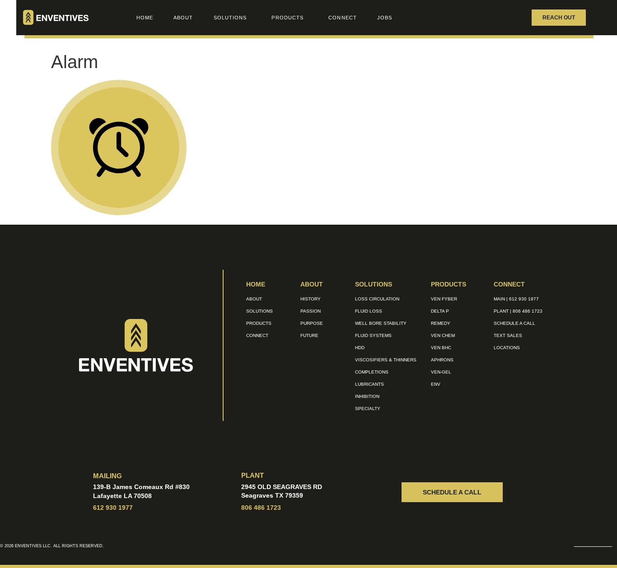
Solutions (230, 17)
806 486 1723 (261, 507)
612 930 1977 (113, 507)
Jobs (384, 17)
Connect (342, 17)
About (183, 17)
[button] (515, 17)
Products (287, 17)
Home (144, 17)
